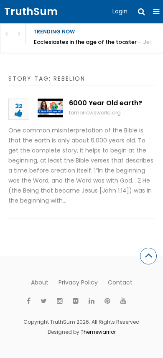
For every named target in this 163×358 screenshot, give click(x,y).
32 (19, 106)
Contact (120, 282)
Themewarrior (98, 331)
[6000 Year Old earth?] (50, 108)
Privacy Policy (78, 282)
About (39, 282)
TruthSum (31, 11)
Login (119, 11)
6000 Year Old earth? (105, 103)
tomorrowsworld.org (95, 112)
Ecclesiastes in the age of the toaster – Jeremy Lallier (98, 42)
